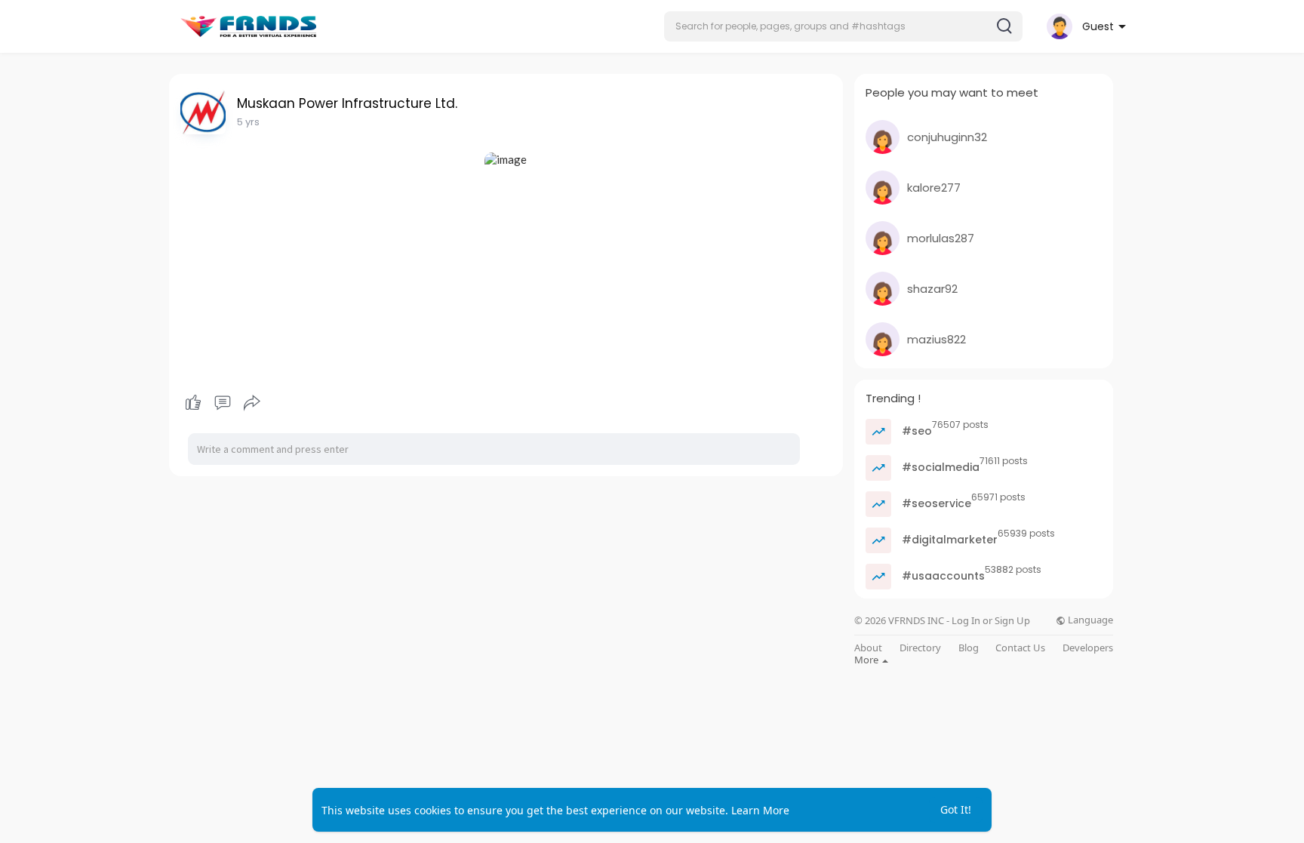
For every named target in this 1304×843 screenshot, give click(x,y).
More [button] (867, 659)
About (868, 648)
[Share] (252, 403)
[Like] (222, 403)
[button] (843, 26)
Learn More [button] (760, 810)
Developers (1088, 648)
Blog (968, 648)
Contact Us (1020, 648)
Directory (920, 648)
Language (1089, 620)
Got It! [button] (955, 809)
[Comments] (222, 403)
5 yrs (248, 122)
